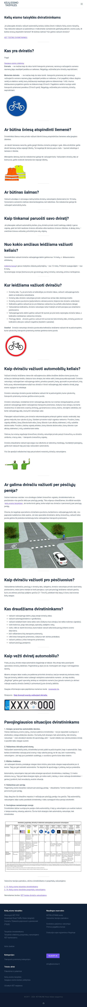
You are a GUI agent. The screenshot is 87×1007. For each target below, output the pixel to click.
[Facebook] (43, 1003)
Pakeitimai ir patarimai (13, 971)
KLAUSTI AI (53, 956)
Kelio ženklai (9, 946)
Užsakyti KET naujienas (13, 986)
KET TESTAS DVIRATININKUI (15, 37)
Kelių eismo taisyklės (12, 977)
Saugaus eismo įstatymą (14, 63)
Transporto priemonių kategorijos (17, 959)
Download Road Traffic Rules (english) (19, 918)
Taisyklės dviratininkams (14, 932)
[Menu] (82, 4)
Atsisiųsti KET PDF (12, 915)
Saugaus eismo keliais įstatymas (17, 980)
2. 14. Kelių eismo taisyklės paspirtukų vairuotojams (24, 890)
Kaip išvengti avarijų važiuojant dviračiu (31, 695)
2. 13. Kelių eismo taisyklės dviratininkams (21, 887)
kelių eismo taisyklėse (14, 503)
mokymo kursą (10, 266)
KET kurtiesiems (10, 938)
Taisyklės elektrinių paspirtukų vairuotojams (21, 935)
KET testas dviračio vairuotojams (34, 895)
